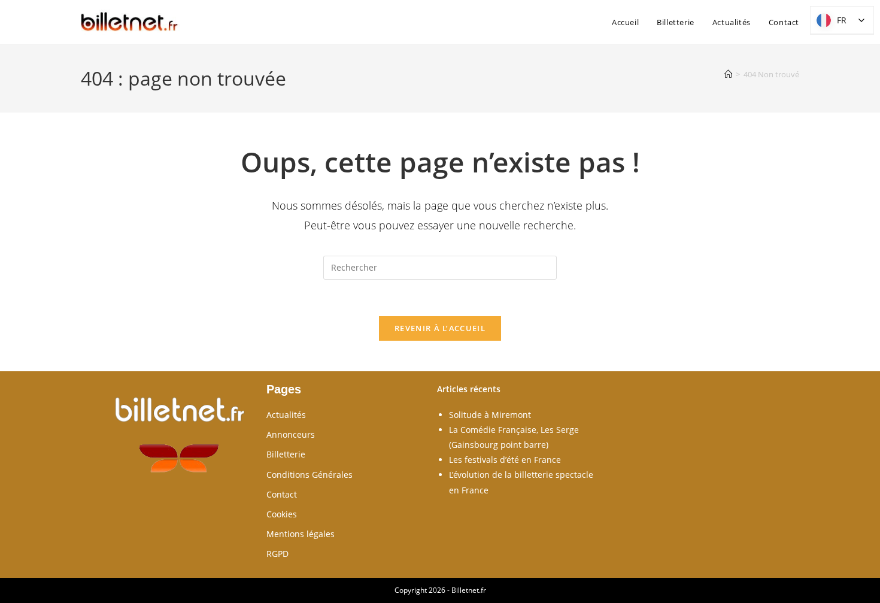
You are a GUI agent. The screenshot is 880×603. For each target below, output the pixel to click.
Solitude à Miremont (490, 414)
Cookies (281, 514)
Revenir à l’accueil (440, 328)
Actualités (286, 414)
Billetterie (285, 454)
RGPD (277, 553)
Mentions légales (300, 534)
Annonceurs (290, 434)
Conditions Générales (309, 474)
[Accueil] (728, 74)
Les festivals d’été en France (505, 459)
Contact (281, 494)
